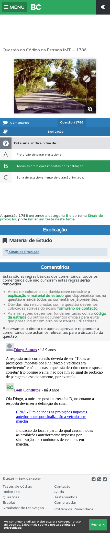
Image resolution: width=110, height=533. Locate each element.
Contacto (62, 486)
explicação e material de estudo (36, 295)
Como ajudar (65, 502)
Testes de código (17, 486)
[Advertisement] (55, 30)
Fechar (96, 524)
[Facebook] (93, 479)
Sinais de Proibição (23, 252)
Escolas (9, 502)
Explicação (56, 131)
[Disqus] (55, 404)
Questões (11, 497)
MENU (16, 7)
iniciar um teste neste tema (51, 219)
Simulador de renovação (23, 508)
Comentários (19, 122)
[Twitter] (105, 479)
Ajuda (59, 492)
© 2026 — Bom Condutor (22, 478)
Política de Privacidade (73, 509)
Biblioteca (11, 492)
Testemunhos (65, 497)
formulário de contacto (77, 308)
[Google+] (99, 479)
